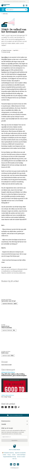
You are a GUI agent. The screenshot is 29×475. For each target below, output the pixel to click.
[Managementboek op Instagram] (18, 464)
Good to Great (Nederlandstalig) (6, 327)
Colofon (4, 454)
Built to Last (5, 70)
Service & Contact (21, 456)
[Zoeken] (26, 9)
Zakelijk (3, 424)
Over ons (14, 458)
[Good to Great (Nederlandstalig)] (6, 316)
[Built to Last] (6, 342)
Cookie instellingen (21, 454)
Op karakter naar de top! (8, 301)
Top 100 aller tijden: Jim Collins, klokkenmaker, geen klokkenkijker (14, 374)
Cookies (13, 454)
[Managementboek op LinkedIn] (11, 464)
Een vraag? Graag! (6, 397)
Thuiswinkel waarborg (9, 452)
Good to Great (22, 74)
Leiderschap (5, 13)
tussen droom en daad (6, 364)
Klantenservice (5, 421)
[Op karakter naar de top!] (6, 290)
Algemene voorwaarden (20, 452)
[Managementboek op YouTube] (14, 464)
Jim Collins (4, 57)
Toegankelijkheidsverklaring (9, 456)
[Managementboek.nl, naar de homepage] (5, 6)
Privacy (9, 454)
